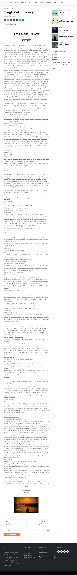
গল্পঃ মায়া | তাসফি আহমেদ (64, 44)
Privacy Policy (27, 555)
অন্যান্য (60, 18)
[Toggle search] (72, 2)
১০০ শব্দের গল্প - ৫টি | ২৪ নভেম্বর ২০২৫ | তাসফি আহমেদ (65, 29)
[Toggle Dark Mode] (71, 2)
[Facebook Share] (5, 20)
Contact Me (27, 553)
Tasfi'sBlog (43, 573)
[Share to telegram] (23, 20)
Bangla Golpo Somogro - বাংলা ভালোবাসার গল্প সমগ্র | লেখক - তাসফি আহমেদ (66, 21)
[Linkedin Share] (14, 20)
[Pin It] (11, 20)
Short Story (66, 10)
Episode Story (62, 35)
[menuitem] (11, 2)
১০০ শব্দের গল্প (61, 10)
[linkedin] (69, 3)
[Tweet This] (8, 20)
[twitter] (68, 3)
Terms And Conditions (29, 557)
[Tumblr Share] (17, 20)
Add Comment (12, 534)
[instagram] (67, 3)
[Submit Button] (53, 556)
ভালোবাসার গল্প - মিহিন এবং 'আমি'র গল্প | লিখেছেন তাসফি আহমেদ (66, 37)
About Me (26, 551)
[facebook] (66, 3)
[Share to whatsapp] (20, 20)
